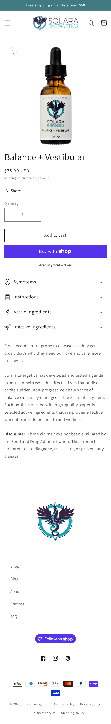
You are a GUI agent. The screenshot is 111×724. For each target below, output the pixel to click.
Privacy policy (90, 704)
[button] (7, 23)
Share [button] (16, 190)
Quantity (11, 203)
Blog (14, 578)
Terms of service (44, 713)
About (15, 591)
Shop (15, 566)
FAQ (13, 616)
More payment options (55, 265)
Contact (17, 603)
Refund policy (64, 704)
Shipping (10, 178)
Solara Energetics (34, 704)
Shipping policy (73, 713)
